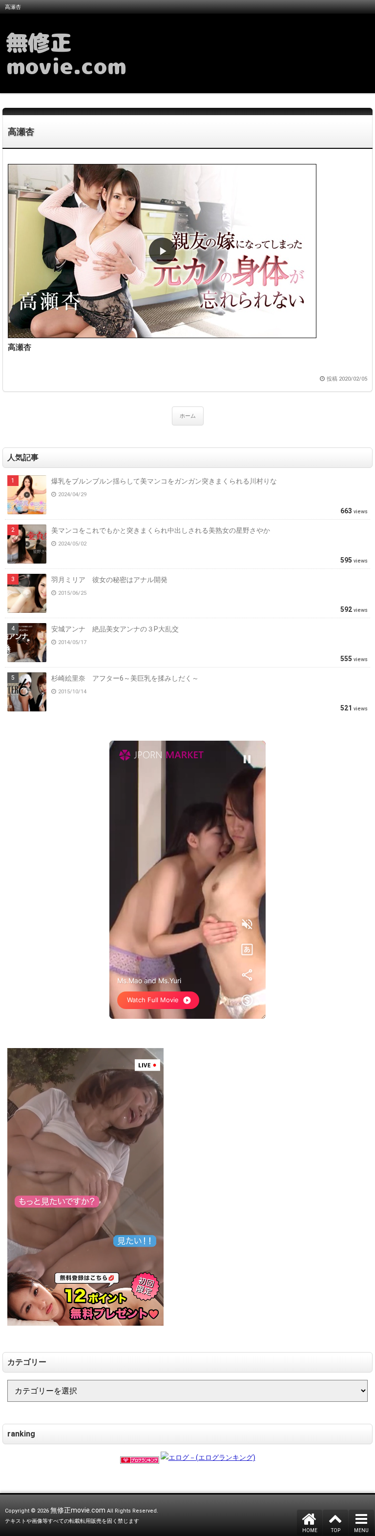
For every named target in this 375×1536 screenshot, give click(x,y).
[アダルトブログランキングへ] (139, 1457)
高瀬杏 (21, 131)
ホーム (188, 416)
